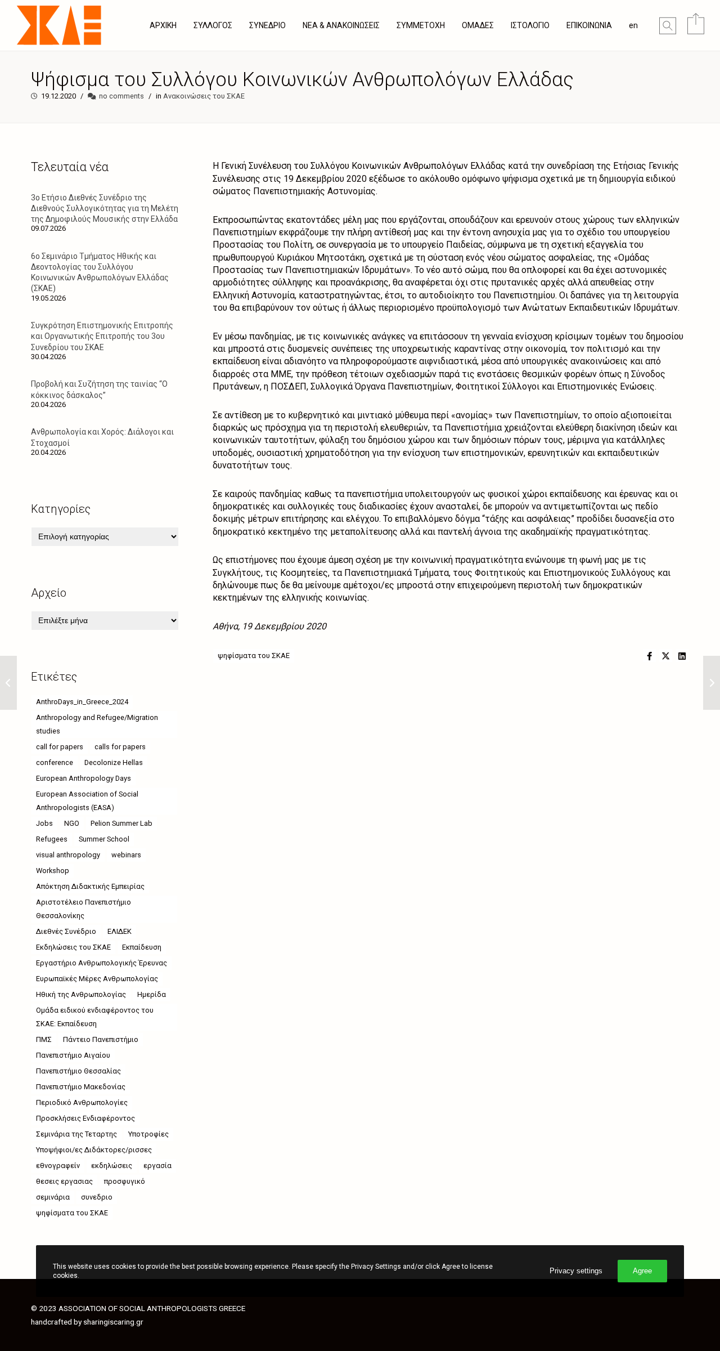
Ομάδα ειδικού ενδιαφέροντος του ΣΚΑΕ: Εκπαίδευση (95, 1017)
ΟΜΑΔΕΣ (478, 25)
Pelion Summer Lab (121, 823)
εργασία (157, 1165)
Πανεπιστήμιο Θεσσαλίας (78, 1071)
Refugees (52, 839)
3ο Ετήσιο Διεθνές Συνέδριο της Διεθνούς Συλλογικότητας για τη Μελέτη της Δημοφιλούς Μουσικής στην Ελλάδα (104, 208)
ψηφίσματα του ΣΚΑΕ (254, 655)
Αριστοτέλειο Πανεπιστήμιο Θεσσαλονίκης (83, 909)
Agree (642, 1271)
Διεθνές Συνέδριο (66, 931)
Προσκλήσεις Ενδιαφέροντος (85, 1118)
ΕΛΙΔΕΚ (119, 931)
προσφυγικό (124, 1181)
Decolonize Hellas (113, 762)
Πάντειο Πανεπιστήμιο (100, 1039)
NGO (71, 823)
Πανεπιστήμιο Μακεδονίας (80, 1086)
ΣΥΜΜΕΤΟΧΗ (421, 25)
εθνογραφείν (58, 1165)
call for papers (59, 746)
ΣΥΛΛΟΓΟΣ (213, 25)
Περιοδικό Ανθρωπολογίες (82, 1102)
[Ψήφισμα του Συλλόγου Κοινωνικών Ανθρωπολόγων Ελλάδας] (649, 655)
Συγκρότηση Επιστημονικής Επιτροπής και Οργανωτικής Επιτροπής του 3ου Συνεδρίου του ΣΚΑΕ (102, 336)
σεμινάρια (53, 1197)
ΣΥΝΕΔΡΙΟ (267, 25)
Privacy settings (576, 1271)
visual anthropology (68, 855)
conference (54, 762)
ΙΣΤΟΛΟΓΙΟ (530, 25)
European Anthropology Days (83, 778)
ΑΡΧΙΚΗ (163, 25)
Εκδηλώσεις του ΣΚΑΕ (73, 947)
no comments (121, 96)
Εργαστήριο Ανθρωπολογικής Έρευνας (101, 963)
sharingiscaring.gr (113, 1321)
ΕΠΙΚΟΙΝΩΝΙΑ (589, 25)
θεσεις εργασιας (64, 1181)
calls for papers (120, 746)
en (633, 25)
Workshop (52, 870)
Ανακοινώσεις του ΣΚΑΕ (204, 96)
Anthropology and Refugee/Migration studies (97, 724)
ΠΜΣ (44, 1039)
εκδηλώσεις (111, 1165)
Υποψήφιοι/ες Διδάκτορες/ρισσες (94, 1150)
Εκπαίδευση (141, 947)
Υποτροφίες (148, 1134)
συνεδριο (96, 1197)
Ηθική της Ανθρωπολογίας (81, 994)
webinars (126, 855)
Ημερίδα (151, 994)
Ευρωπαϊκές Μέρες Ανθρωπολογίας (97, 978)
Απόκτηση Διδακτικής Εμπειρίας (90, 886)
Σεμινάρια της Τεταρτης (76, 1134)
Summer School (104, 839)
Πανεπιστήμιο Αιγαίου (73, 1055)
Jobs (44, 823)
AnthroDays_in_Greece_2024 (82, 701)
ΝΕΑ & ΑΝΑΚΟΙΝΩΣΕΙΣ (341, 25)
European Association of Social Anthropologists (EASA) (87, 801)
